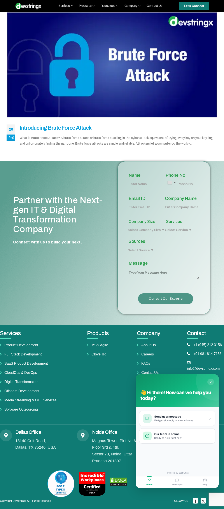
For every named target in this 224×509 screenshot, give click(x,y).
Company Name (181, 198)
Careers (147, 354)
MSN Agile (99, 345)
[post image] (112, 65)
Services (174, 221)
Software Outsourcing (21, 409)
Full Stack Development (23, 354)
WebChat (184, 472)
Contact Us (155, 5)
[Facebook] (195, 501)
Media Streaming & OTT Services (30, 400)
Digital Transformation (21, 382)
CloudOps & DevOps (20, 372)
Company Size (142, 221)
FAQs (145, 363)
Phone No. (176, 175)
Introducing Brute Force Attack (55, 128)
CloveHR (98, 354)
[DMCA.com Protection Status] (118, 481)
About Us (148, 345)
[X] (203, 501)
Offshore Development (21, 391)
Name (134, 175)
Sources (137, 241)
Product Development (21, 345)
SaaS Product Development (26, 363)
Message (138, 263)
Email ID (137, 198)
